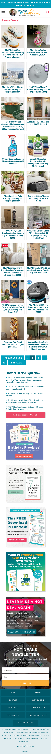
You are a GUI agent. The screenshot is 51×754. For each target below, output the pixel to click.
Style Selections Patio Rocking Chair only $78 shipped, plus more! (12, 198)
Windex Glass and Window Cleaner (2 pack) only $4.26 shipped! (13, 161)
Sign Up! (25, 683)
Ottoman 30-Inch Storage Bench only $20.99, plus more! (38, 198)
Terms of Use (13, 715)
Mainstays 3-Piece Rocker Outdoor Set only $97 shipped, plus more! (12, 89)
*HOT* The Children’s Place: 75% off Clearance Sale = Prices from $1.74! (25, 388)
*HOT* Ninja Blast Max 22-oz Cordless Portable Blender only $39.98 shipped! (38, 270)
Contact (13, 700)
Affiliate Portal (25, 723)
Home (13, 692)
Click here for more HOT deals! (25, 414)
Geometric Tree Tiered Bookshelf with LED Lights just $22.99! (13, 344)
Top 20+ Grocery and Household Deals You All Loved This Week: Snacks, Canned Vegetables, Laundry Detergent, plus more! (24, 380)
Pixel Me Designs (28, 746)
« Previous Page (12, 358)
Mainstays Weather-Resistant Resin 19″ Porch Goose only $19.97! (38, 52)
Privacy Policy (38, 708)
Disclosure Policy (38, 715)
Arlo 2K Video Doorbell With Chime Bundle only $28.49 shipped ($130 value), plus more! (24, 401)
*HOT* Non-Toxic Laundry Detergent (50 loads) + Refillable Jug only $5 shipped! (25, 408)
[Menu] (3, 12)
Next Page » (17, 363)
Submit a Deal (38, 700)
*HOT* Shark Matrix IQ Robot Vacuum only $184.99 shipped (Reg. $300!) (38, 89)
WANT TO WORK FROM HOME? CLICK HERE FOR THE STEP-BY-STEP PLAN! (25, 4)
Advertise (13, 708)
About (38, 692)
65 (4, 363)
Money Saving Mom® (29, 12)
